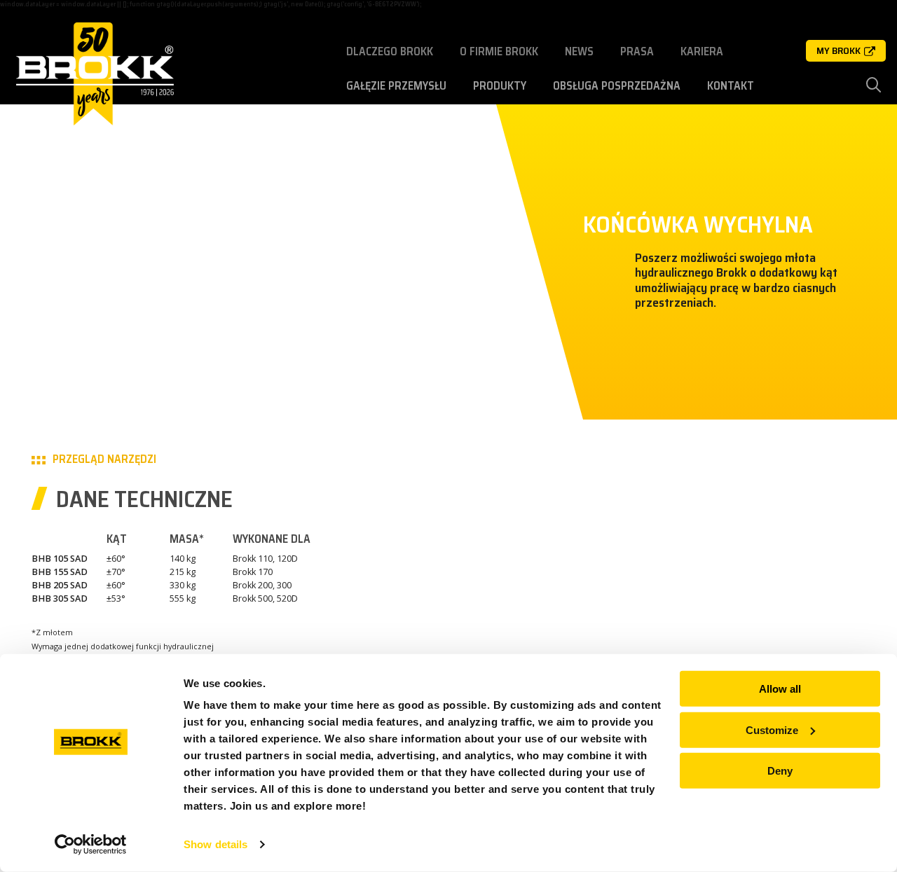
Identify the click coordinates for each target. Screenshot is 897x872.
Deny (780, 771)
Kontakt (730, 86)
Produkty (499, 86)
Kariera (701, 51)
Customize (772, 729)
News (579, 51)
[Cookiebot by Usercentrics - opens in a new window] (90, 844)
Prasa (637, 51)
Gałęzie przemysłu (396, 86)
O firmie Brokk (499, 51)
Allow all (780, 689)
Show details (215, 844)
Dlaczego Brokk (389, 51)
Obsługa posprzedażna (616, 86)
